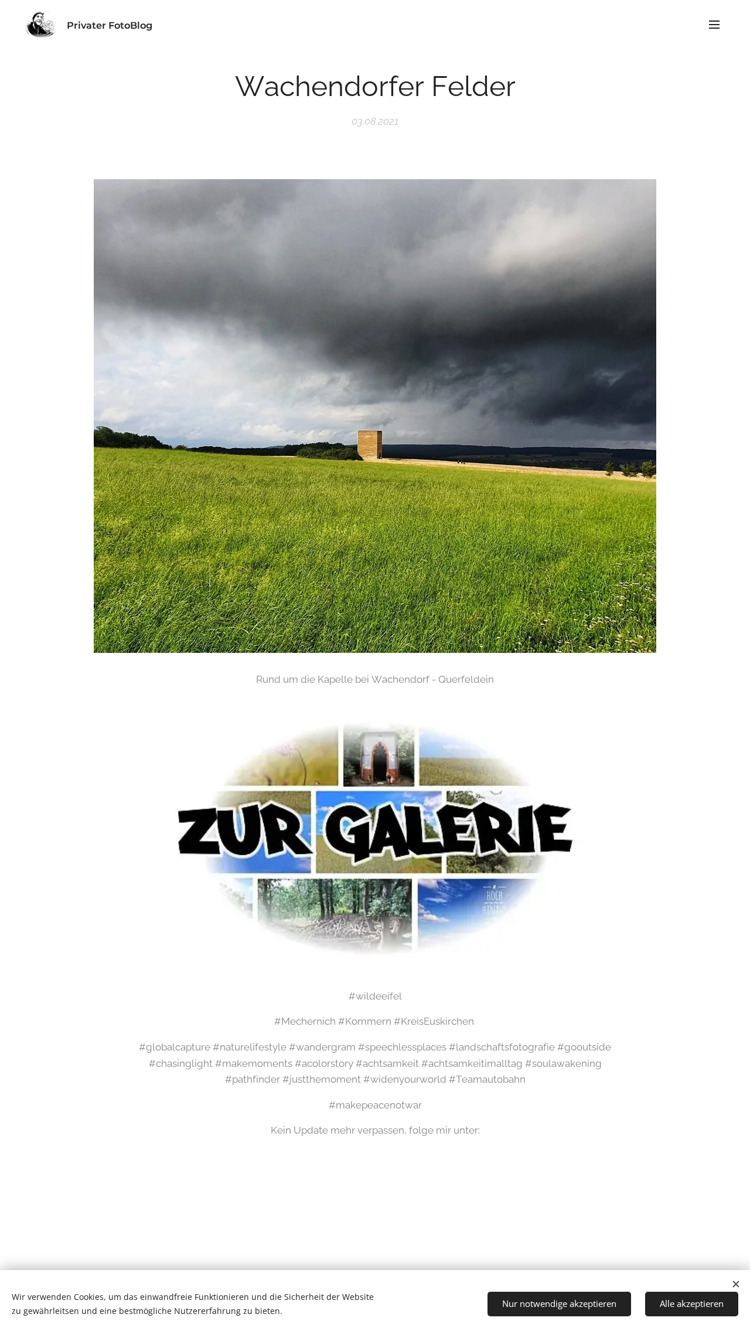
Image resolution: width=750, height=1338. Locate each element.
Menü (718, 24)
